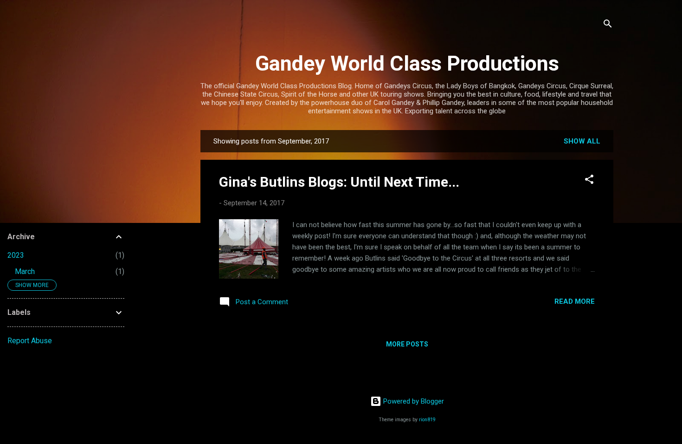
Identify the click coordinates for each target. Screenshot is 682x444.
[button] (589, 181)
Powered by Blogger (412, 401)
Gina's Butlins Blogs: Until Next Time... (339, 182)
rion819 (427, 420)
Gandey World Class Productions (407, 63)
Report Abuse (29, 340)
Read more (574, 301)
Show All (582, 141)
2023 (15, 255)
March (25, 271)
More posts (407, 344)
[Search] (607, 25)
